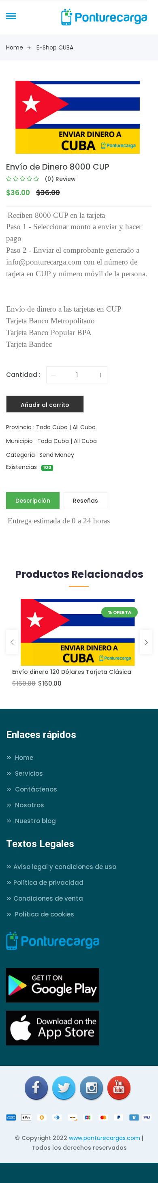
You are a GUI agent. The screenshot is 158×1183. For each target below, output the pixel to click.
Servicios (24, 773)
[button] (9, 16)
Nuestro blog (31, 821)
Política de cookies (40, 914)
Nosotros (25, 805)
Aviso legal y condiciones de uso (61, 867)
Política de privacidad (44, 882)
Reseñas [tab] (85, 501)
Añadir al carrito (45, 405)
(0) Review (60, 179)
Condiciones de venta (44, 898)
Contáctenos (31, 789)
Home (14, 47)
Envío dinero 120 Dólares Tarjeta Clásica (71, 672)
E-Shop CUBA (54, 47)
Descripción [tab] (32, 501)
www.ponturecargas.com (104, 1138)
